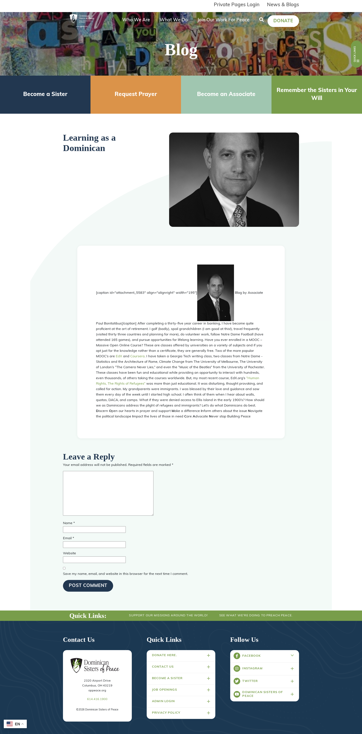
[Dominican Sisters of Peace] (82, 21)
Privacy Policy (166, 712)
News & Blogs (283, 5)
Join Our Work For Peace (223, 20)
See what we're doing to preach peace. (256, 615)
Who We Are (136, 20)
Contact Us (163, 666)
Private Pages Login (236, 5)
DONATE (283, 21)
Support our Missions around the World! (168, 615)
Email (68, 538)
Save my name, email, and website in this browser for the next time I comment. (125, 574)
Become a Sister (45, 94)
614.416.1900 (97, 699)
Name (69, 523)
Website (69, 553)
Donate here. (164, 655)
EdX (119, 356)
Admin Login (163, 701)
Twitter (250, 681)
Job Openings (164, 689)
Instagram (252, 668)
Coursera (137, 356)
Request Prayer (136, 94)
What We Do (174, 20)
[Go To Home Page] (95, 666)
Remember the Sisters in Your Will (317, 94)
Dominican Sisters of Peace (262, 694)
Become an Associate (226, 94)
